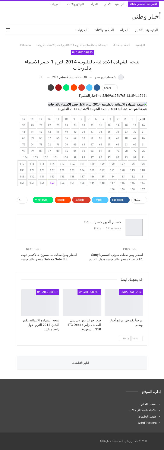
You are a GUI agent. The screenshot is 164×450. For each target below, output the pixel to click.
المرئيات (55, 4)
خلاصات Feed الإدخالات (143, 410)
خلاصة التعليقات (147, 416)
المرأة (94, 4)
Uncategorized (82, 52)
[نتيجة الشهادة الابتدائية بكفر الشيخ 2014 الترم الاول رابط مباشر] (40, 302)
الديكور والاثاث (75, 4)
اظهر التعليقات (81, 362)
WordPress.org (147, 422)
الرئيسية (119, 4)
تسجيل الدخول (148, 404)
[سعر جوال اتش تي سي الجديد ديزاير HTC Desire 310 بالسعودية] (82, 302)
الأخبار (107, 4)
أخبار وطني (146, 16)
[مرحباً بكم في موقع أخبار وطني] (124, 302)
